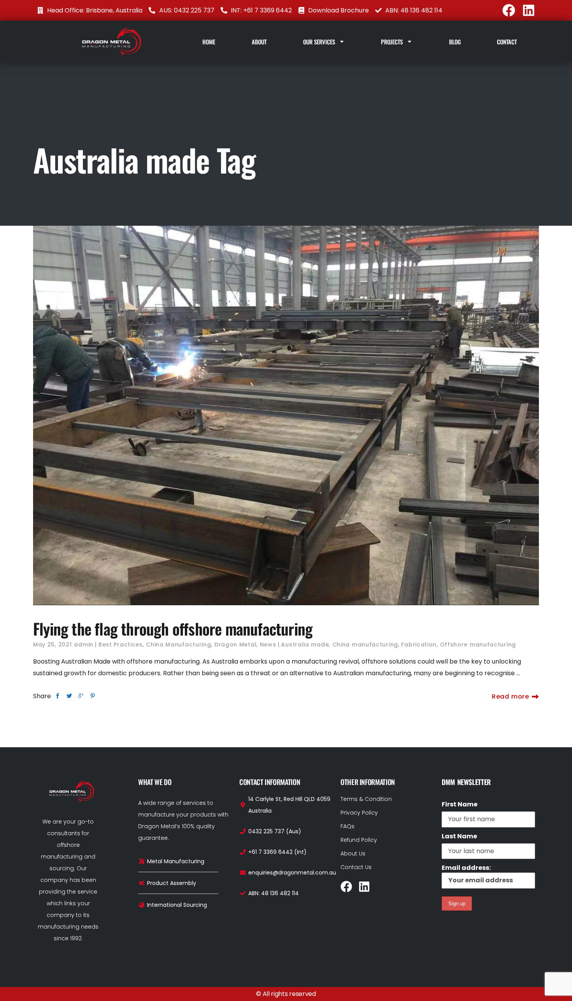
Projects (392, 41)
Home (208, 41)
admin (83, 644)
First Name (459, 804)
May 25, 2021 (52, 644)
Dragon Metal (235, 644)
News (268, 644)
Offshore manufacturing (478, 644)
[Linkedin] (528, 10)
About (259, 41)
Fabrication (419, 644)
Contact (507, 41)
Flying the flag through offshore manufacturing (172, 628)
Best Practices (120, 644)
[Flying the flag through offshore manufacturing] (286, 415)
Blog (455, 41)
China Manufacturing (178, 644)
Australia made (305, 644)
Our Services (319, 41)
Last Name (459, 836)
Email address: (466, 867)
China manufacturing (365, 644)
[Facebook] (508, 10)
